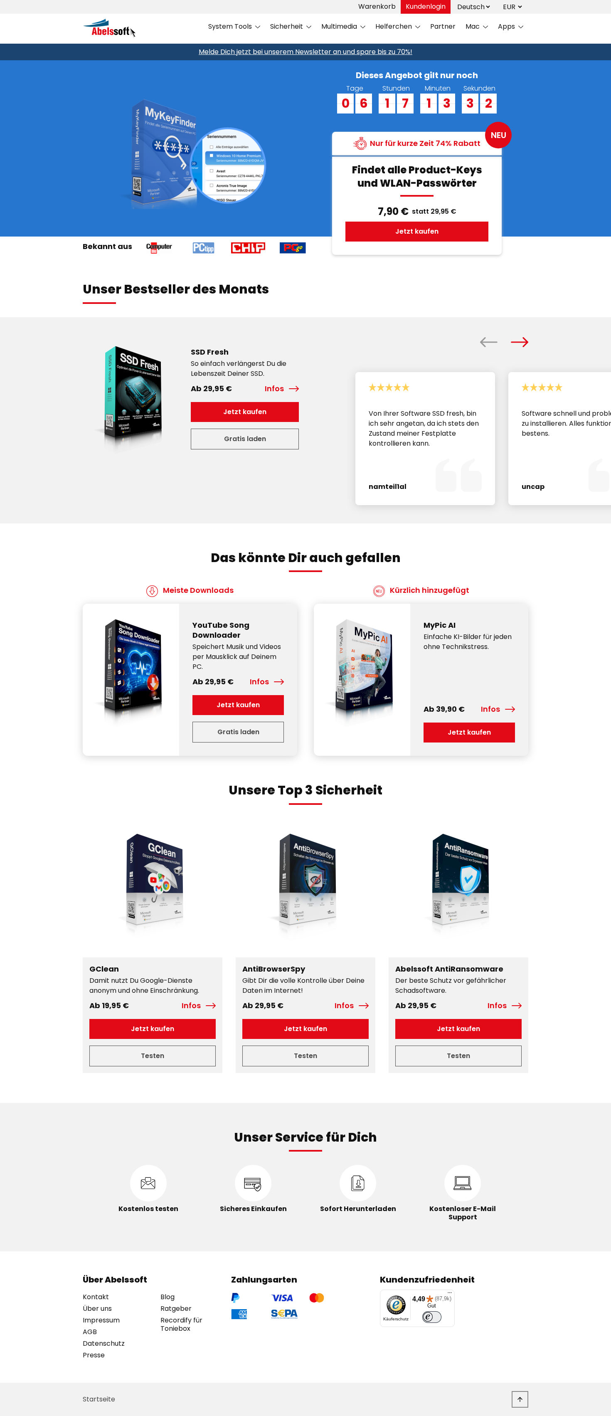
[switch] (431, 1317)
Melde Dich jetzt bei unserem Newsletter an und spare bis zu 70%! (305, 52)
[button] (489, 342)
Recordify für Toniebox (181, 1324)
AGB (90, 1332)
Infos (274, 388)
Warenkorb (377, 6)
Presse (94, 1355)
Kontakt (96, 1297)
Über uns (97, 1309)
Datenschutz (104, 1344)
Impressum (101, 1320)
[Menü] (450, 1295)
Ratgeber (176, 1309)
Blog (167, 1297)
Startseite (99, 1399)
